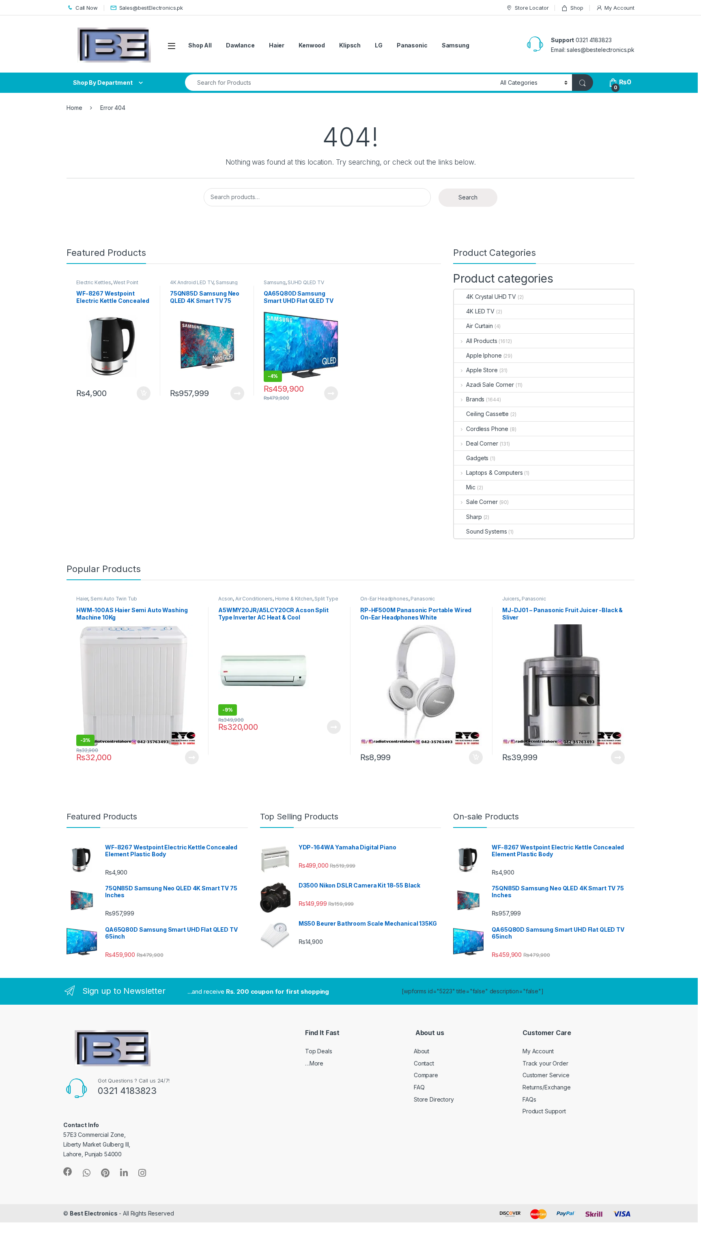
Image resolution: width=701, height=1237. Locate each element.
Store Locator (531, 7)
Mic (470, 487)
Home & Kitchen (293, 599)
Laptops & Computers (494, 472)
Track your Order (545, 1063)
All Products (481, 340)
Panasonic (412, 45)
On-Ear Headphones (384, 599)
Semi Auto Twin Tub (113, 599)
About (421, 1051)
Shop (576, 7)
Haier (276, 45)
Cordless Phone (487, 428)
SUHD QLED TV (306, 282)
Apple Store (481, 370)
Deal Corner (482, 443)
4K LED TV (480, 311)
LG (379, 45)
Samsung (455, 45)
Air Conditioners (254, 599)
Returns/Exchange (547, 1087)
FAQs (529, 1099)
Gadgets (477, 457)
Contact (424, 1063)
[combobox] (340, 82)
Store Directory (434, 1099)
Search (467, 197)
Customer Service (546, 1075)
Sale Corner (481, 501)
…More (314, 1063)
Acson (225, 599)
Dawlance (240, 45)
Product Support (544, 1111)
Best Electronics (94, 1213)
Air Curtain (479, 325)
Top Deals (318, 1051)
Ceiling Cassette (487, 413)
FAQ (419, 1087)
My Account (619, 7)
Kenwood (312, 45)
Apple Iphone (483, 355)
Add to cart (144, 393)
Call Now (86, 7)
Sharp (474, 516)
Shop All (200, 45)
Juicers (510, 599)
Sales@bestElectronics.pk (151, 7)
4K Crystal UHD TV (491, 296)
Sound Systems (486, 531)
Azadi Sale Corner (490, 384)
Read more (237, 393)
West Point (125, 282)
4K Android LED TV (192, 282)
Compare (426, 1075)
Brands (475, 399)
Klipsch (350, 45)
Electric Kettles (93, 282)
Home (74, 107)
